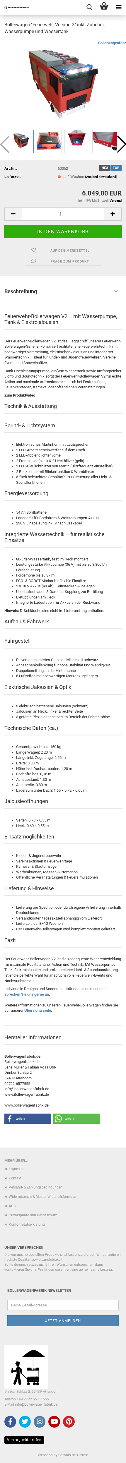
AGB (12, 1206)
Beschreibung (20, 291)
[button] (13, 214)
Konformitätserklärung (27, 1224)
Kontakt (15, 1178)
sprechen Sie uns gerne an (26, 994)
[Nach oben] (110, 1454)
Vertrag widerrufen (24, 1440)
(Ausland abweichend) (101, 177)
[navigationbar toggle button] (118, 7)
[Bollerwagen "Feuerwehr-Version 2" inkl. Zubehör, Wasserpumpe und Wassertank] (63, 84)
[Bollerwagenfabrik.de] (14, 7)
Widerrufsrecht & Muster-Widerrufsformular (42, 1197)
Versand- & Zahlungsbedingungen (35, 1187)
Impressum (18, 1169)
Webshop (45, 1455)
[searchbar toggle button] (89, 7)
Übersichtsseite (37, 1010)
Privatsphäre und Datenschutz (33, 1215)
